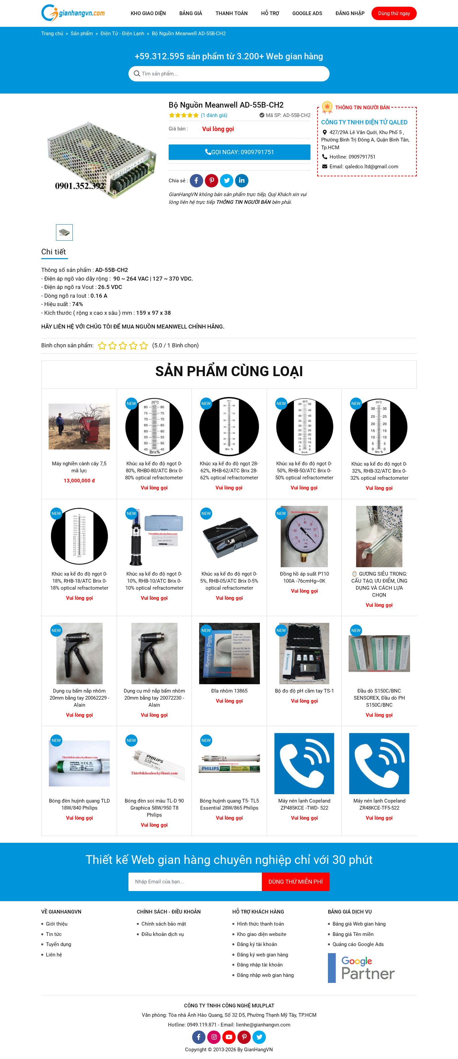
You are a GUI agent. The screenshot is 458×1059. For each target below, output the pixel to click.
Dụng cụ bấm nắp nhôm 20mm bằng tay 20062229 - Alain (79, 698)
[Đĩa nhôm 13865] (229, 654)
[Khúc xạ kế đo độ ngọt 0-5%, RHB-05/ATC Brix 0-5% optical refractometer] (229, 537)
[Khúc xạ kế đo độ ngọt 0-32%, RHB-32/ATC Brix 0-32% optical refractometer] (379, 427)
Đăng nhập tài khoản (260, 965)
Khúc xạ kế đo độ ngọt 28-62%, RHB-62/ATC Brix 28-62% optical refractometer (229, 471)
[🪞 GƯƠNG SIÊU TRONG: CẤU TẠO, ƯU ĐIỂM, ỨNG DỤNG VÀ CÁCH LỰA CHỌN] (379, 537)
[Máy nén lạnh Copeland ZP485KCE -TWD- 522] (304, 764)
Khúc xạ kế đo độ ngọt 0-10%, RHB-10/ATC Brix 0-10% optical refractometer (154, 581)
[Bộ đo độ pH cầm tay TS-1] (304, 654)
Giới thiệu (56, 924)
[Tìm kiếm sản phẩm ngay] (137, 73)
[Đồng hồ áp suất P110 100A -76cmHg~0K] (304, 537)
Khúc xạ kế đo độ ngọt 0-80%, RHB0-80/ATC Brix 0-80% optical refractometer (154, 471)
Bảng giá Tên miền (353, 934)
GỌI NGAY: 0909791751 (242, 152)
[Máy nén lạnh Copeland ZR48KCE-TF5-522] (379, 764)
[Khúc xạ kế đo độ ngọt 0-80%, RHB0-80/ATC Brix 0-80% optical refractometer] (154, 426)
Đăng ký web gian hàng (262, 955)
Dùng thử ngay (394, 13)
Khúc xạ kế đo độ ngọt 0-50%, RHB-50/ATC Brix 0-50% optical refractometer (304, 471)
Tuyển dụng (58, 944)
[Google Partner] (372, 968)
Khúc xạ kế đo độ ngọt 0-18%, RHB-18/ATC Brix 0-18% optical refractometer (79, 581)
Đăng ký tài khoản (257, 944)
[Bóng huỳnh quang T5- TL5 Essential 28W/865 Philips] (229, 764)
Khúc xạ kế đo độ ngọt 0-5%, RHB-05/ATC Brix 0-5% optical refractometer (229, 581)
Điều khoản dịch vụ (162, 934)
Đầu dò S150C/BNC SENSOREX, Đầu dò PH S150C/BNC (379, 698)
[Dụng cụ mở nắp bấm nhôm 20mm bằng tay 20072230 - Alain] (154, 654)
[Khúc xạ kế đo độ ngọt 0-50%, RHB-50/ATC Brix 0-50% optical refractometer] (304, 426)
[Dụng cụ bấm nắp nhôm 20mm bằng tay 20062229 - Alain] (79, 654)
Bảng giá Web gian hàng (359, 924)
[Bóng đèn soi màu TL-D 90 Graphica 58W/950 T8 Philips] (154, 764)
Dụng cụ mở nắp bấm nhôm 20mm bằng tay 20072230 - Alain (154, 698)
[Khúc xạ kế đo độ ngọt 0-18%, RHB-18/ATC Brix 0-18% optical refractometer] (79, 537)
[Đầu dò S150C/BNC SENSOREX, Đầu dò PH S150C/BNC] (379, 654)
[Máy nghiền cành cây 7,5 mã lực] (79, 426)
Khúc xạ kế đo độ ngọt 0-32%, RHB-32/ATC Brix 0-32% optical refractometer (379, 471)
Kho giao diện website (261, 934)
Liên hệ (54, 955)
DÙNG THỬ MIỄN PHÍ (296, 881)
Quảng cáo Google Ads (358, 944)
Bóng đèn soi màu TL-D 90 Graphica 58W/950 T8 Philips (154, 808)
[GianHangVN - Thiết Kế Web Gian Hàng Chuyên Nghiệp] (74, 13)
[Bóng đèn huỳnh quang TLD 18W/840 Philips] (79, 764)
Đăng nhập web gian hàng (265, 975)
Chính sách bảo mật (163, 924)
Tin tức (54, 934)
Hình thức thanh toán (260, 924)
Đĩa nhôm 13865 (229, 691)
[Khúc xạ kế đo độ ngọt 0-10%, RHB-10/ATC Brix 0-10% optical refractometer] (154, 537)
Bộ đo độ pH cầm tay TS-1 (304, 691)
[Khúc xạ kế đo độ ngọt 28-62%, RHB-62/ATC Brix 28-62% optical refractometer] (229, 426)
